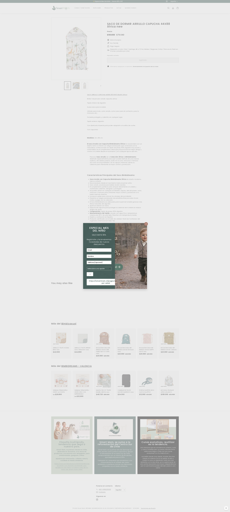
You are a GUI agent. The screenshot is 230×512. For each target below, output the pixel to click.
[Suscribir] (90, 274)
